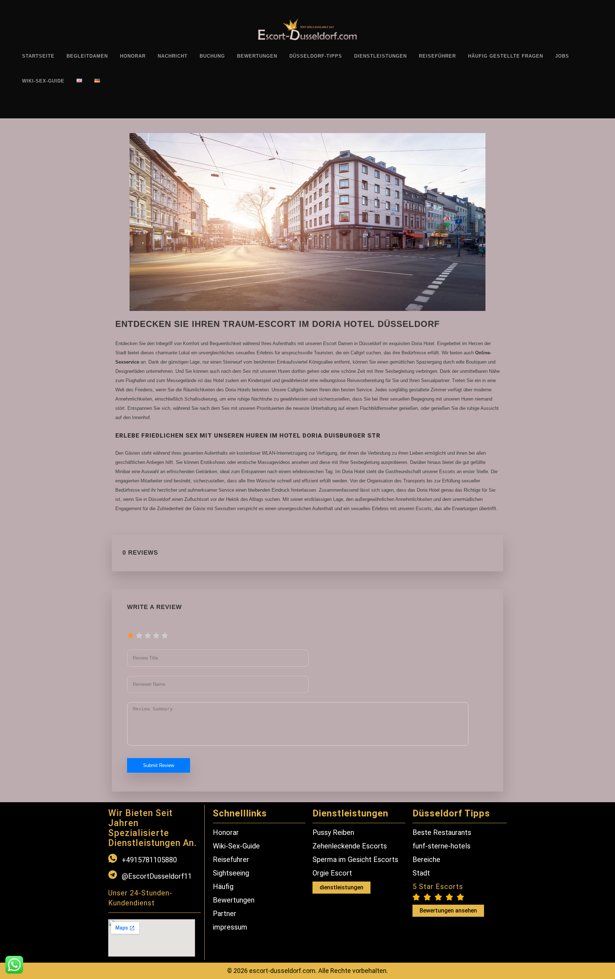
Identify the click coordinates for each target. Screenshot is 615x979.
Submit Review (158, 765)
